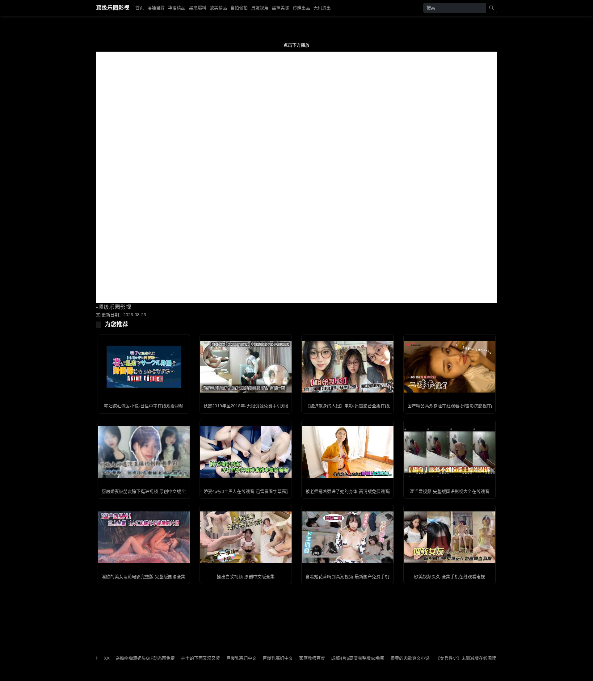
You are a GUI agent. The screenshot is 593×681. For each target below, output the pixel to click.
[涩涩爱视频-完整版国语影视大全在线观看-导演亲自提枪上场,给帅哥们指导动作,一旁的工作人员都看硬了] (449, 452)
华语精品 (176, 7)
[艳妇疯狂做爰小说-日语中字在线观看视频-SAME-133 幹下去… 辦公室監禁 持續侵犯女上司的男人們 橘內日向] (144, 367)
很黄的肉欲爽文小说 (390, 658)
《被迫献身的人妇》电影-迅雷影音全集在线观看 (351, 405)
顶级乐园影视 (112, 8)
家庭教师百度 (293, 658)
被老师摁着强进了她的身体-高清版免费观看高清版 (353, 491)
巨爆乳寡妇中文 (222, 658)
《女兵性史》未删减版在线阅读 (446, 658)
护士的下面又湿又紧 (181, 658)
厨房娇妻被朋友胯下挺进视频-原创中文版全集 (146, 491)
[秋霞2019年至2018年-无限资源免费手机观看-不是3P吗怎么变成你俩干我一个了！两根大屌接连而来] (246, 367)
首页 (139, 7)
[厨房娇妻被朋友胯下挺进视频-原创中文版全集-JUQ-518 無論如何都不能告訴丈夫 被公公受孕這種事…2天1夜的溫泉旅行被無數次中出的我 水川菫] (144, 452)
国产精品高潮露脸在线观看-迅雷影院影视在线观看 (455, 405)
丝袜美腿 (280, 7)
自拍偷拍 (239, 7)
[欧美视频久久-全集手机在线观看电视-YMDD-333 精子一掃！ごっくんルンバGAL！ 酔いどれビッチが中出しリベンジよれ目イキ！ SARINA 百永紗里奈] (449, 537)
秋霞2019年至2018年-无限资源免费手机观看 (247, 405)
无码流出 (322, 7)
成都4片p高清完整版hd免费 (338, 658)
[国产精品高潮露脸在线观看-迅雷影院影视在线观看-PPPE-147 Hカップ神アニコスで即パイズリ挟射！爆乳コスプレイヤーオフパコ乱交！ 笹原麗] (449, 367)
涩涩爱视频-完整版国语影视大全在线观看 (449, 491)
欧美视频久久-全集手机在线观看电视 (449, 576)
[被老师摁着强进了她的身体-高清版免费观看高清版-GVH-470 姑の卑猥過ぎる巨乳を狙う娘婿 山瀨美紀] (347, 452)
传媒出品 (301, 7)
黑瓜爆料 (197, 7)
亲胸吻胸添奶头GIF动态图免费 (126, 658)
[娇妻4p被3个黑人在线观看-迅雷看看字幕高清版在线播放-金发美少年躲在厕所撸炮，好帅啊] (246, 452)
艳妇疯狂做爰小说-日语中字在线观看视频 (143, 405)
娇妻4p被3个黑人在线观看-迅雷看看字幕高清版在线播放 (258, 491)
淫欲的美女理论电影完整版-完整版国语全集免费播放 (152, 576)
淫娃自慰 (156, 7)
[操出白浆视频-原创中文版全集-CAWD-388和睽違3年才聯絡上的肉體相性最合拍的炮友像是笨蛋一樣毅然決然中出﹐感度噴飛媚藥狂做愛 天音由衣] (246, 537)
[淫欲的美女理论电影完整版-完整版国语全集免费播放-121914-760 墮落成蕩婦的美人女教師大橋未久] (144, 537)
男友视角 (259, 7)
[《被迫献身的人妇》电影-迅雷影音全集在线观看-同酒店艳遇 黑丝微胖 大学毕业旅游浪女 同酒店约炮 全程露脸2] (347, 367)
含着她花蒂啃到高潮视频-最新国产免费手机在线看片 (355, 576)
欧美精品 (218, 7)
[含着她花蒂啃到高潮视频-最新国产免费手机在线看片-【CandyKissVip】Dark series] (347, 537)
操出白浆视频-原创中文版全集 (246, 576)
